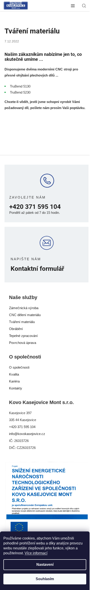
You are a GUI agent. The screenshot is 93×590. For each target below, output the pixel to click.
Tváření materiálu (22, 322)
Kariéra (14, 381)
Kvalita (14, 374)
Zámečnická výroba (23, 308)
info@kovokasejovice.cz (27, 434)
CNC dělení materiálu (25, 315)
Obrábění (16, 329)
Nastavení (44, 564)
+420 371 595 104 (35, 206)
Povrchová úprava (22, 343)
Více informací (36, 553)
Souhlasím (45, 579)
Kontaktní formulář (37, 268)
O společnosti (19, 367)
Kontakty (15, 388)
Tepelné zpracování (23, 336)
